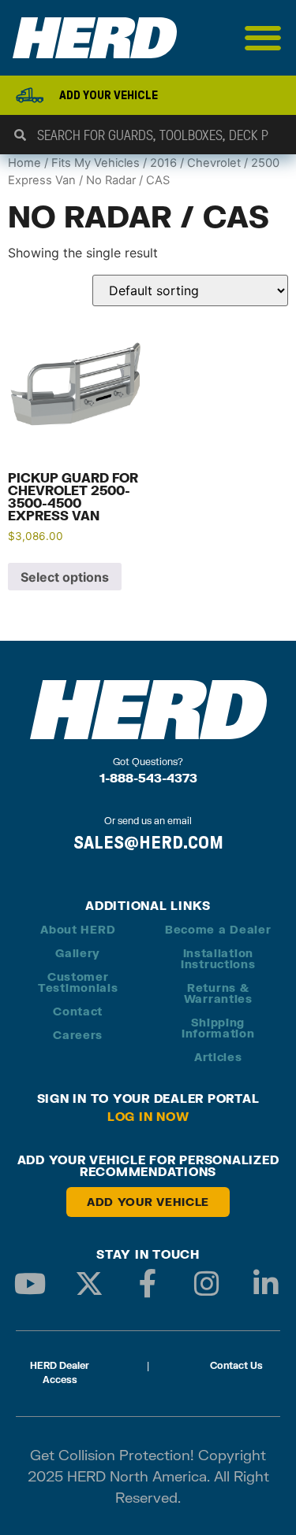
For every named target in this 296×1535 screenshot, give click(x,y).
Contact (78, 1011)
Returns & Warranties (218, 993)
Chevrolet (214, 163)
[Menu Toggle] (263, 37)
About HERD (77, 929)
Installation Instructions (218, 958)
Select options (65, 577)
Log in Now (148, 1116)
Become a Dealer (218, 929)
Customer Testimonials (78, 982)
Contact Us (236, 1365)
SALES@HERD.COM (148, 842)
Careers (78, 1034)
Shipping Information (218, 1027)
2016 (163, 163)
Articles (218, 1056)
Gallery (77, 953)
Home (24, 163)
